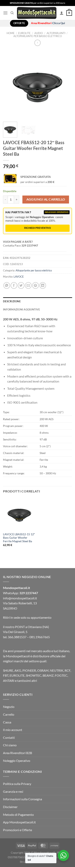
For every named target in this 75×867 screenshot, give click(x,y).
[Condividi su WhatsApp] (6, 285)
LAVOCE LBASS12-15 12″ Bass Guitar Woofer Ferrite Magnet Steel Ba (19, 538)
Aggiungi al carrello (45, 199)
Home (11, 33)
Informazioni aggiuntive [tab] (21, 309)
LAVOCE (19, 276)
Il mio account (12, 730)
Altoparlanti (56, 33)
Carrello (8, 714)
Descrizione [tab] (12, 301)
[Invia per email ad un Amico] (28, 285)
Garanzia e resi (13, 791)
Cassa (7, 722)
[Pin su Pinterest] (35, 285)
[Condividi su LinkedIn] (42, 285)
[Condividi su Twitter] (21, 285)
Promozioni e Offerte (17, 830)
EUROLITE (24, 33)
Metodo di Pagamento (18, 814)
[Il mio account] (62, 13)
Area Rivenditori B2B (17, 753)
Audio (38, 33)
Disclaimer (10, 807)
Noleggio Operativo (16, 760)
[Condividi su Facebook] (14, 285)
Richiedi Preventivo (37, 228)
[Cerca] (12, 13)
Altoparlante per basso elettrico (37, 36)
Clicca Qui (58, 23)
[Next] (65, 84)
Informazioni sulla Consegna (22, 799)
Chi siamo (10, 745)
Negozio (8, 706)
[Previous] (9, 84)
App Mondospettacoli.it (19, 822)
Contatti (9, 737)
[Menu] (5, 13)
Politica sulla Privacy (17, 784)
